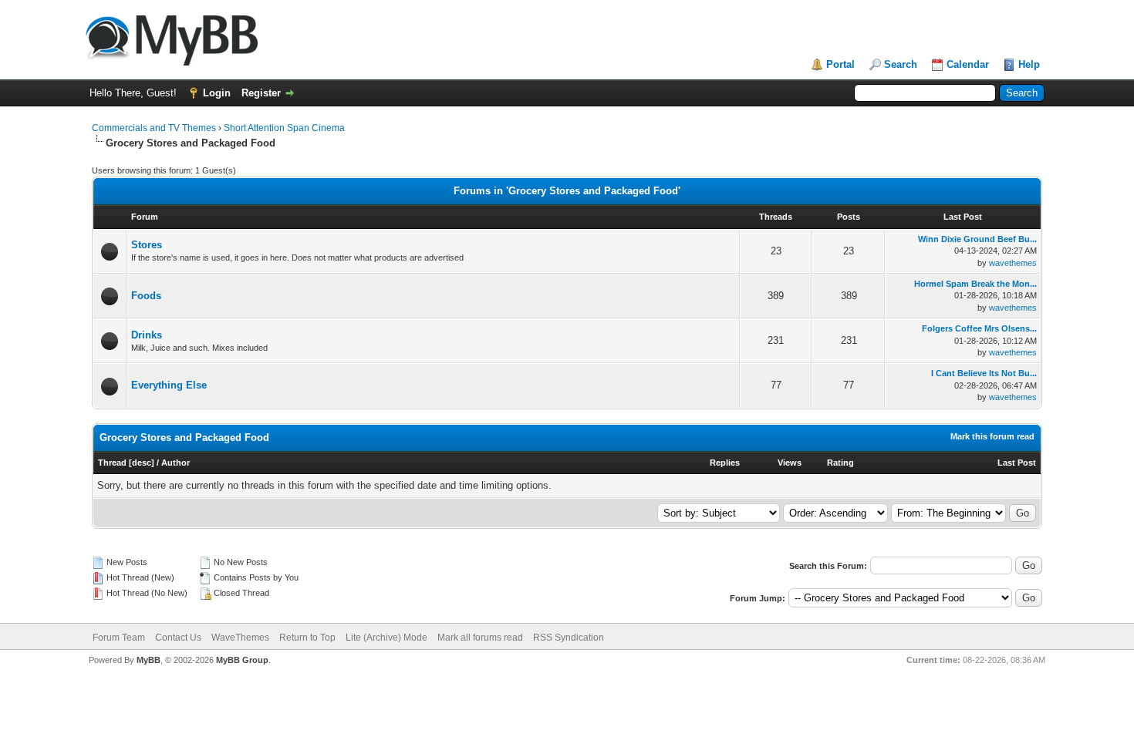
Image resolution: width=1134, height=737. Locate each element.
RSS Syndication (568, 637)
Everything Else (169, 385)
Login (217, 93)
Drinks (146, 335)
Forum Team (119, 637)
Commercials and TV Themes (154, 128)
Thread (112, 462)
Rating (840, 462)
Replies (725, 462)
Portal (840, 64)
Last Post (1016, 462)
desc (141, 462)
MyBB (148, 660)
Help (1029, 64)
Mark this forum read (992, 436)
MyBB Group (242, 660)
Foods (146, 295)
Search (900, 64)
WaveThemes (240, 637)
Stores (146, 245)
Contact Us (178, 637)
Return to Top (307, 637)
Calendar (968, 64)
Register (261, 93)
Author (175, 462)
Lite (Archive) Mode (386, 637)
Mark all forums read (480, 637)
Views (790, 462)
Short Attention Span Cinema (284, 128)
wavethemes (1013, 263)
